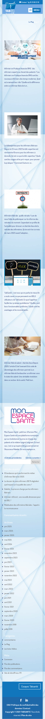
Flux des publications (12, 664)
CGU (8, 705)
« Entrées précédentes (13, 457)
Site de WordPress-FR (12, 673)
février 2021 (9, 606)
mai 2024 (8, 539)
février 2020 (9, 620)
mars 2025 (8, 531)
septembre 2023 (10, 557)
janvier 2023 (9, 571)
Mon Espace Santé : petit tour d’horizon (18, 429)
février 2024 (9, 548)
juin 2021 (7, 598)
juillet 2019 (8, 629)
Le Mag (31, 22)
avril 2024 (8, 544)
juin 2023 (8, 562)
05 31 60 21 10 (34, 2)
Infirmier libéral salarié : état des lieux (18, 360)
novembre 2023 (10, 553)
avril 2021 (8, 602)
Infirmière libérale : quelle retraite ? (17, 213)
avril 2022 (8, 584)
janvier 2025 (9, 535)
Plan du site (26, 715)
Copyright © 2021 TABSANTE (17, 712)
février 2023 (9, 566)
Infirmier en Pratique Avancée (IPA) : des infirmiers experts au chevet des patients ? (20, 65)
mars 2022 (8, 589)
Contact (24, 2)
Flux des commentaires (13, 668)
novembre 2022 (10, 575)
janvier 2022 (9, 593)
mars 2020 (8, 615)
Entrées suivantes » (33, 457)
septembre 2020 (11, 611)
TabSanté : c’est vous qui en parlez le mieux (20, 290)
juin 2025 (8, 526)
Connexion (8, 659)
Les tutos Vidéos (10, 648)
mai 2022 (8, 580)
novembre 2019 (10, 624)
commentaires (10, 640)
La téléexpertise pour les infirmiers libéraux (20, 143)
